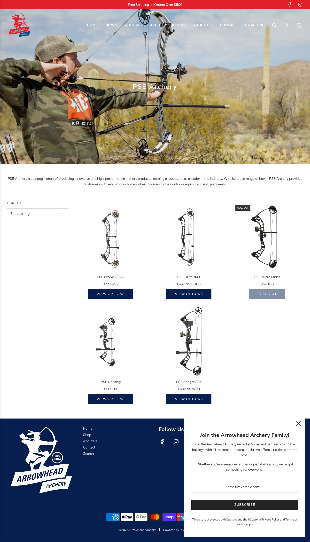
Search (88, 453)
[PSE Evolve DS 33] (110, 236)
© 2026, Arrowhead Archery (137, 530)
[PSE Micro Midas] (267, 236)
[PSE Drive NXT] (188, 236)
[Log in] (286, 25)
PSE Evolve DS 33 (110, 277)
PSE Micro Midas (267, 277)
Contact (89, 447)
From (189, 284)
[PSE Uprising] (110, 341)
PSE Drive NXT (189, 277)
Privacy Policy (270, 519)
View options (111, 294)
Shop (87, 435)
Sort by (14, 203)
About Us (90, 441)
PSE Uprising (111, 382)
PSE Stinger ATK (189, 382)
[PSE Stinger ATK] (188, 341)
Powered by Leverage (177, 530)
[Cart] (299, 25)
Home (88, 428)
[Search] (274, 25)
